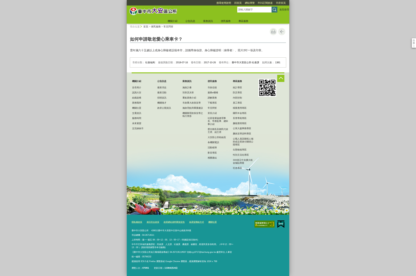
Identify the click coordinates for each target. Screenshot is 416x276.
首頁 (145, 26)
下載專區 (212, 102)
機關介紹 (172, 21)
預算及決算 (188, 92)
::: (125, 1)
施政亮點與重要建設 (192, 108)
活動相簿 (212, 147)
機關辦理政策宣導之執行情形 (192, 114)
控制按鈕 (280, 78)
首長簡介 (136, 87)
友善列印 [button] (273, 31)
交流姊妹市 (137, 128)
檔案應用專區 (240, 108)
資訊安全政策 (153, 222)
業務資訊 (208, 21)
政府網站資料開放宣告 (174, 222)
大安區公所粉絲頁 (217, 137)
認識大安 (136, 92)
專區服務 (243, 21)
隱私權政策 (137, 222)
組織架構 (136, 97)
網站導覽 (250, 2)
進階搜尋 (284, 9)
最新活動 (161, 92)
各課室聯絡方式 (196, 222)
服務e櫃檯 (213, 92)
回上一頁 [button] (281, 31)
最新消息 (161, 87)
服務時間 (136, 118)
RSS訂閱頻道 (265, 2)
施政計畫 (187, 87)
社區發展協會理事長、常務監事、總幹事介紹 (218, 121)
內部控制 (237, 97)
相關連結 (212, 157)
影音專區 (212, 152)
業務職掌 (136, 102)
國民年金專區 (240, 113)
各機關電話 (213, 142)
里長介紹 (212, 113)
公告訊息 (190, 21)
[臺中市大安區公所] (178, 11)
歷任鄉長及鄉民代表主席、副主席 (218, 130)
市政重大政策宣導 (191, 102)
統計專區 (237, 87)
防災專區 (237, 92)
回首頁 (238, 2)
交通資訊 (136, 113)
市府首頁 (281, 2)
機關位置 (136, 108)
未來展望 (136, 123)
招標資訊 (161, 97)
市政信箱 (212, 87)
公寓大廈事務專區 (242, 128)
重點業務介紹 (189, 97)
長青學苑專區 (240, 118)
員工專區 (237, 102)
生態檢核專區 (240, 149)
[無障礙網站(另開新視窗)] (264, 224)
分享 (414, 40)
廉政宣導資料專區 (242, 133)
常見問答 (168, 26)
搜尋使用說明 (223, 2)
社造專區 (237, 168)
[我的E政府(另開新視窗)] (280, 224)
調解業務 (212, 97)
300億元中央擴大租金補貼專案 (243, 161)
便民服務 (226, 21)
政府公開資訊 (164, 108)
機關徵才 (161, 102)
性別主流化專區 (241, 154)
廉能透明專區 (240, 123)
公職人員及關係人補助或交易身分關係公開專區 (243, 141)
